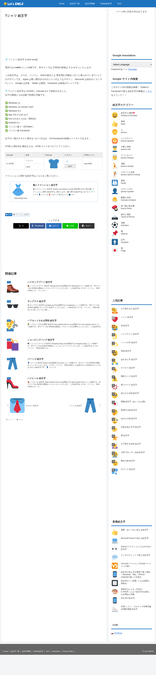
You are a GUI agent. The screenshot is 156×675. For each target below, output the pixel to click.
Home (6, 651)
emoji (9, 214)
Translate (132, 69)
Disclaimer (56, 651)
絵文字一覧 (15, 651)
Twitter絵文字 (38, 651)
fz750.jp (118, 633)
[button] (86, 226)
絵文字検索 (26, 651)
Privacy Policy (68, 651)
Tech (48, 651)
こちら (149, 91)
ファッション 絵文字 (22, 214)
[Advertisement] (54, 37)
